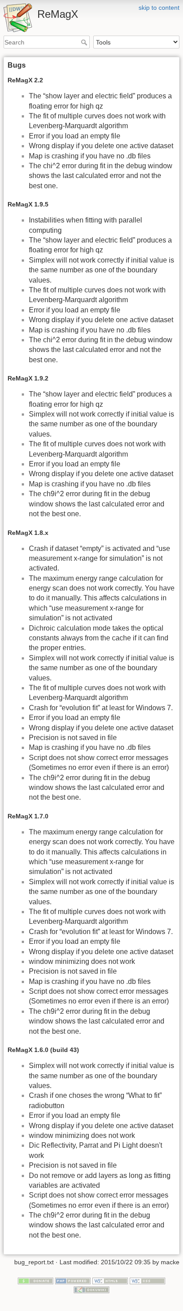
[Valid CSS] (147, 1280)
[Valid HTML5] (110, 1280)
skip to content (159, 7)
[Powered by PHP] (73, 1280)
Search (85, 42)
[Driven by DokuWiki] (91, 1289)
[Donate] (35, 1280)
